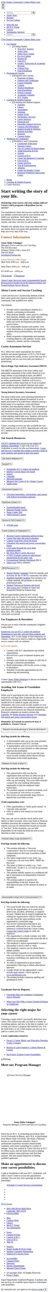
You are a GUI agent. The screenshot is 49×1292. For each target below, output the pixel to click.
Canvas (10, 29)
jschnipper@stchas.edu (11, 255)
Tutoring (21, 105)
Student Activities (25, 131)
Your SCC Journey (25, 49)
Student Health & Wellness (29, 129)
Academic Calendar (25, 95)
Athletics (21, 168)
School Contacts (24, 92)
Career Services (24, 119)
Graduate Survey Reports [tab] (17, 285)
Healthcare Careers (9, 502)
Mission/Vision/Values (16, 1268)
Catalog (20, 85)
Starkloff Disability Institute (18, 578)
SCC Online (22, 97)
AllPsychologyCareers (16, 515)
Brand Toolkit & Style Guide (19, 1249)
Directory (11, 1263)
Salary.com (11, 562)
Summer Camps (24, 146)
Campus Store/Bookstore (28, 126)
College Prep (23, 68)
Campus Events (13, 1235)
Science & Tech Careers (11, 520)
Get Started (11, 44)
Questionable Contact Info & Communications (20, 897)
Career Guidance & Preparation (14, 531)
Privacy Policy (13, 1275)
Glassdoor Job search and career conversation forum (23, 715)
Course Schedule (24, 83)
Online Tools (23, 114)
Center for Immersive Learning (30, 158)
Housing (21, 134)
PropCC (10, 1246)
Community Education (27, 143)
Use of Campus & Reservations (31, 148)
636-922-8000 (13, 1213)
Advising (21, 112)
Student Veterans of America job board (23, 585)
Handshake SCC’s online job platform (23, 469)
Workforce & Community (18, 139)
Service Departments (15, 1266)
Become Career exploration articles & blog (25, 536)
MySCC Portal (13, 27)
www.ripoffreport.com (16, 975)
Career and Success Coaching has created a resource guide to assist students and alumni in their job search (24, 450)
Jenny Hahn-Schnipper (18, 679)
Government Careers (10, 489)
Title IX (10, 1242)
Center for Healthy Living (28, 170)
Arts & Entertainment (26, 165)
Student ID (22, 58)
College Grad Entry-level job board (22, 541)
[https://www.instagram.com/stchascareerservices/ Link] (19, 276)
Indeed (9, 474)
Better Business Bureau (23, 714)
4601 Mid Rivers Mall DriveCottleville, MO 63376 (19, 1209)
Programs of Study (25, 78)
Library (20, 107)
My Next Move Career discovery (21, 553)
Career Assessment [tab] (29, 280)
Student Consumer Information (20, 1251)
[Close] (45, 1289)
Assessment (22, 109)
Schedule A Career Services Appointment (24, 1185)
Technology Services (15, 32)
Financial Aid (23, 122)
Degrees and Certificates (27, 80)
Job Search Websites (10, 459)
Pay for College (13, 20)
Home (9, 180)
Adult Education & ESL (27, 151)
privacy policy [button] (37, 1289)
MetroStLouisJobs (14, 479)
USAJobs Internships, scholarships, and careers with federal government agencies (27, 495)
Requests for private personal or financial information (24, 729)
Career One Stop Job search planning (23, 538)
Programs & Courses (15, 73)
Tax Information (13, 1228)
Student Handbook (25, 88)
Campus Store (13, 1220)
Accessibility (12, 1258)
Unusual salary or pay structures (15, 839)
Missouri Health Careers (17, 510)
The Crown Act (13, 588)
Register (10, 18)
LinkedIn (10, 476)
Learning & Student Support (19, 100)
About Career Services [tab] (11, 280)
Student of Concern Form (18, 1254)
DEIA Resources (8, 568)
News (9, 1232)
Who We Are (12, 25)
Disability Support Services (29, 124)
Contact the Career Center (18, 931)
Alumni (20, 153)
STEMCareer (12, 525)
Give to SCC (23, 160)
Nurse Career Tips (14, 512)
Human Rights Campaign (17, 573)
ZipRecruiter (12, 484)
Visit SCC (21, 61)
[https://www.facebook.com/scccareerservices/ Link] (6, 276)
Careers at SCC (24, 156)
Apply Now (12, 15)
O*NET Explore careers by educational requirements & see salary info (24, 556)
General (5, 464)
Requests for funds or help (12, 763)
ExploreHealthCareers (16, 507)
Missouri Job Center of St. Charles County (25, 481)
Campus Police (13, 1261)
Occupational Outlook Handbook (21, 560)
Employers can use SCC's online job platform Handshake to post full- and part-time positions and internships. (23, 634)
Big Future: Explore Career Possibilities (24, 1054)
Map (8, 1218)
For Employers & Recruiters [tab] (22, 283)
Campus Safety (23, 136)
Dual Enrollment (24, 71)
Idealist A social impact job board (21, 472)
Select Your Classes (25, 54)
